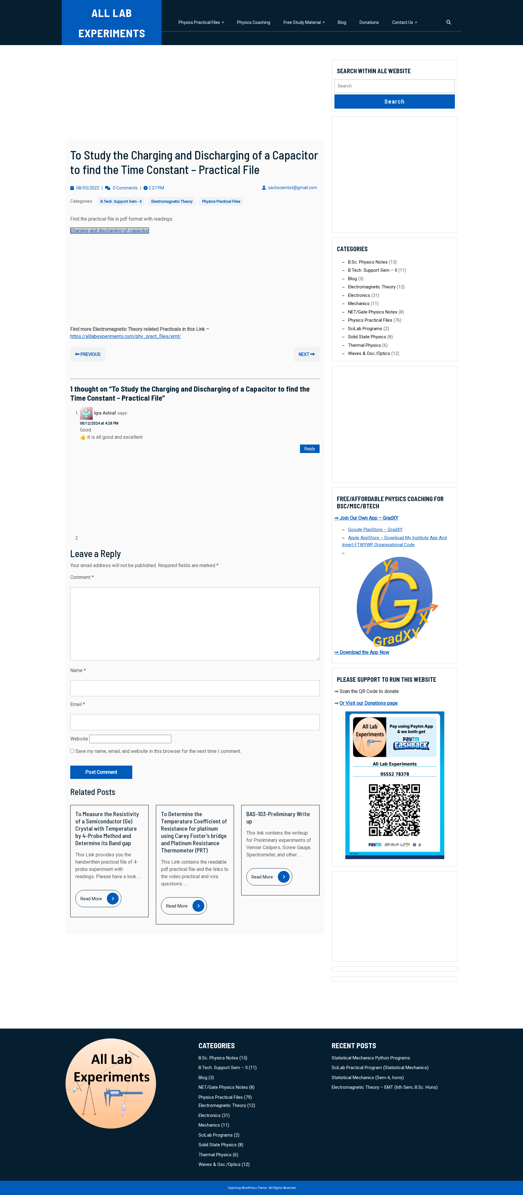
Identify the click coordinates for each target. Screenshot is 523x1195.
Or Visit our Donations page (369, 703)
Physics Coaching (253, 22)
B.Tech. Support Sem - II (121, 201)
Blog (342, 22)
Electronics (359, 295)
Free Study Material (302, 22)
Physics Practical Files (199, 22)
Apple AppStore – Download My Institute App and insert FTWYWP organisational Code (394, 541)
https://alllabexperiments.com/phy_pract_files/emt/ (125, 336)
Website (79, 739)
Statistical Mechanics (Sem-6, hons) (368, 1077)
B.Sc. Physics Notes (368, 262)
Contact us (402, 22)
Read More (101, 899)
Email (77, 704)
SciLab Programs (365, 328)
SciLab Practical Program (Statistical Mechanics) (380, 1067)
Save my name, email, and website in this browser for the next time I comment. (158, 751)
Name (78, 670)
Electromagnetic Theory (171, 201)
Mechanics (359, 303)
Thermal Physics (364, 345)
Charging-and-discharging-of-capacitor (110, 230)
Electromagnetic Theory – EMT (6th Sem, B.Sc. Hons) (385, 1087)
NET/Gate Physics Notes (372, 312)
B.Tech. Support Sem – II (372, 270)
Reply (309, 448)
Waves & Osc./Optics (369, 353)
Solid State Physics (367, 337)
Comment (82, 577)
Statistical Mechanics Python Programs (371, 1058)
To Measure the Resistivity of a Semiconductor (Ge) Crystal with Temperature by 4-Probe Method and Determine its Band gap (107, 828)
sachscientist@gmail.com (292, 187)
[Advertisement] (194, 94)
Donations (369, 22)
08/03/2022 (87, 187)
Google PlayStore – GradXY (375, 529)
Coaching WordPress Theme (247, 1188)
